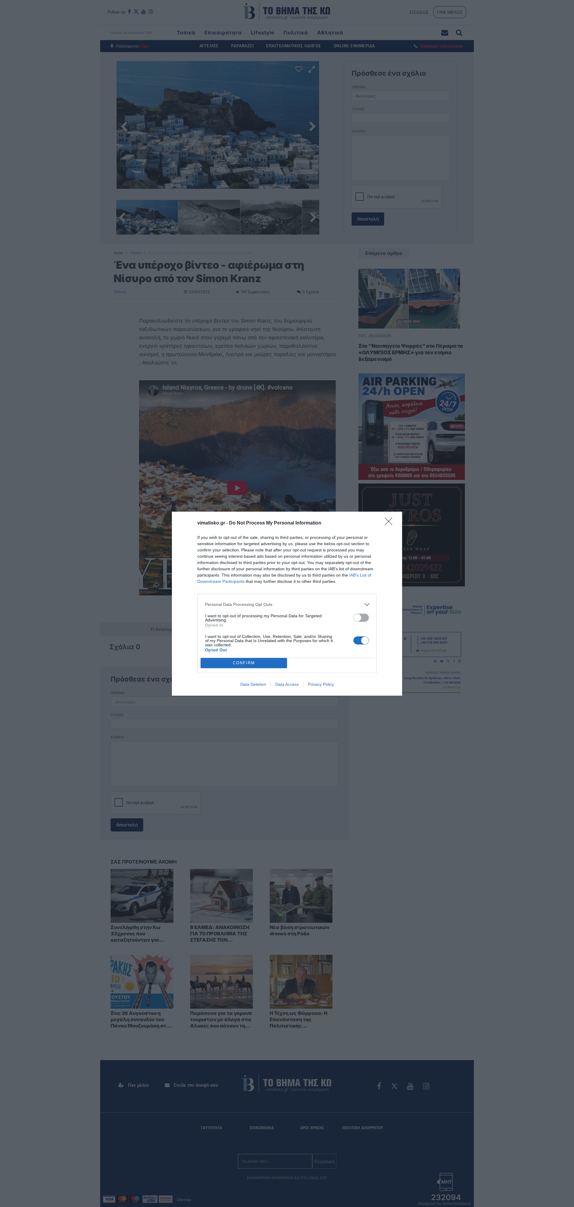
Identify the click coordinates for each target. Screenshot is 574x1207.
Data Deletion (253, 684)
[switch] (361, 618)
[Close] (390, 523)
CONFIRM (244, 663)
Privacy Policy (321, 684)
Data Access (287, 684)
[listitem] (287, 604)
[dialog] (287, 604)
